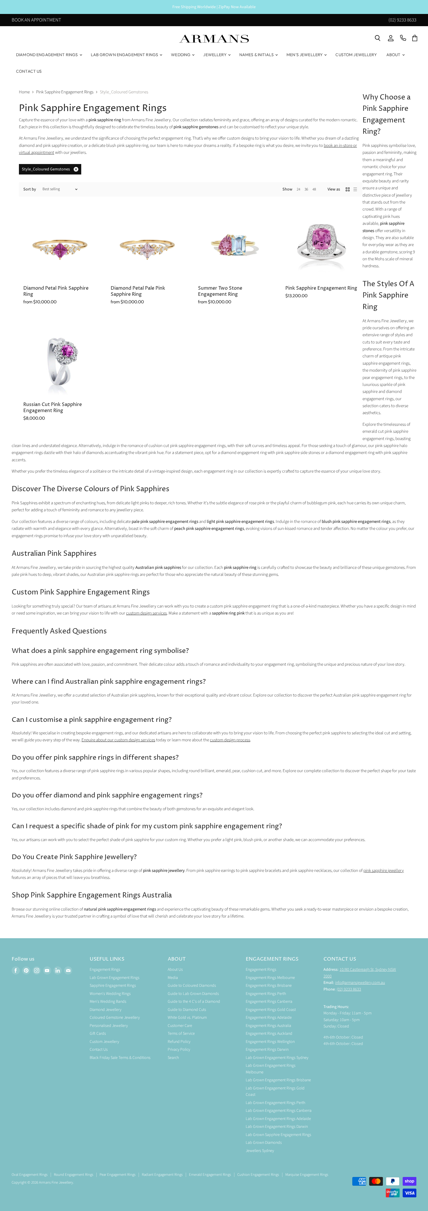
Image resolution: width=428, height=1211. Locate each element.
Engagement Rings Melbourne (270, 978)
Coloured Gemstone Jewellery (115, 1018)
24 (298, 189)
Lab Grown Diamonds (264, 1143)
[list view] (355, 189)
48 (314, 189)
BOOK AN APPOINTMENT (36, 20)
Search (173, 1058)
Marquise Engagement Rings (306, 1174)
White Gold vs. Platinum (187, 1018)
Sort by (29, 189)
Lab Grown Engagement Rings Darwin (277, 1127)
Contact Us (29, 71)
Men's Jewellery (304, 54)
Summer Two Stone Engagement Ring (220, 291)
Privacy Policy (179, 1049)
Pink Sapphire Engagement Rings (64, 92)
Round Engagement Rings (73, 1174)
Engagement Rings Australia (268, 1026)
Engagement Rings (105, 970)
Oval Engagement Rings (29, 1174)
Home (24, 92)
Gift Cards (98, 1034)
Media (173, 978)
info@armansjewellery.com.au (360, 983)
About (394, 54)
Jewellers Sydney (260, 1151)
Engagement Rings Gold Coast (271, 1010)
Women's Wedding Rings (110, 994)
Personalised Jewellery (109, 1026)
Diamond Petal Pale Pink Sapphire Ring (138, 291)
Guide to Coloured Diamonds (192, 986)
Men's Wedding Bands (108, 1002)
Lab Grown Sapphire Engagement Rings (278, 1135)
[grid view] (348, 189)
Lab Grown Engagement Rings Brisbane (278, 1080)
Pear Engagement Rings (117, 1174)
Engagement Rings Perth (266, 994)
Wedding (181, 54)
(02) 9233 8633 (402, 20)
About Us (175, 970)
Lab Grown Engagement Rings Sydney (277, 1058)
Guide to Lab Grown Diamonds (193, 994)
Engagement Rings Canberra (269, 1002)
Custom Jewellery (355, 54)
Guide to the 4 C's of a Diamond (194, 1002)
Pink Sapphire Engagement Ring (321, 288)
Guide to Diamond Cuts (187, 1010)
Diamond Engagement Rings (47, 54)
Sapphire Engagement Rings (113, 986)
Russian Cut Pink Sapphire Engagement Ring (52, 408)
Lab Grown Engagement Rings (125, 54)
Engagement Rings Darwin (267, 1049)
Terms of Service (181, 1034)
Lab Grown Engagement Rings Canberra (279, 1111)
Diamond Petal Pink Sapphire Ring (56, 291)
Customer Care (180, 1026)
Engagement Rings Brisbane (269, 986)
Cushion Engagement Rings (258, 1174)
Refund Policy (179, 1042)
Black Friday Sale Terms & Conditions (120, 1058)
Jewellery (215, 54)
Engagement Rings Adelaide (269, 1018)
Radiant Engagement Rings (162, 1174)
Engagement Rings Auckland (269, 1034)
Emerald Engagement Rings (210, 1174)
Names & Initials (257, 54)
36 (306, 189)
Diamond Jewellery (105, 1010)
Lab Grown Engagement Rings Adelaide (278, 1119)
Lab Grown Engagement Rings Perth (275, 1103)
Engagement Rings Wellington (270, 1042)
